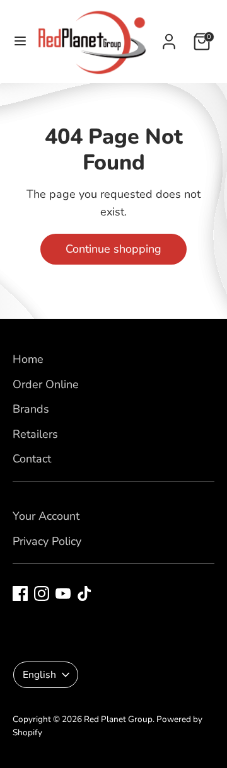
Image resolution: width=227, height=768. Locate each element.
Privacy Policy (47, 541)
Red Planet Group (118, 719)
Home (28, 359)
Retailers (35, 434)
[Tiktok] (84, 593)
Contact (32, 458)
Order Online (46, 384)
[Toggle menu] (16, 41)
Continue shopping (113, 248)
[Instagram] (41, 593)
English (39, 675)
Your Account (46, 516)
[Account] (169, 37)
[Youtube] (63, 593)
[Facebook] (20, 593)
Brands (31, 408)
